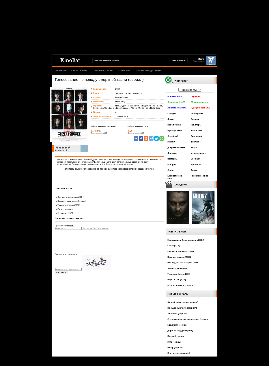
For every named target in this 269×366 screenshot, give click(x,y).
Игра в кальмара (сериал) (180, 285)
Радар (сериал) (175, 347)
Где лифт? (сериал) (177, 325)
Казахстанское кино (174, 177)
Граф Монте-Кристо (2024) (180, 251)
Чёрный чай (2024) (176, 280)
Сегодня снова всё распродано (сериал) (187, 319)
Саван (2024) (173, 246)
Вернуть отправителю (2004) (70, 197)
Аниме (194, 170)
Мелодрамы (197, 113)
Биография (196, 136)
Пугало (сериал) (175, 336)
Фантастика (196, 130)
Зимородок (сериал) (177, 268)
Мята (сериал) (174, 342)
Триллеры (196, 125)
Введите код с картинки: (66, 254)
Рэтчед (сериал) (65, 209)
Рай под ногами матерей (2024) (183, 263)
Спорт (170, 170)
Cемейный (172, 136)
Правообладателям (148, 70)
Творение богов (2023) (178, 274)
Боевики (195, 119)
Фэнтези (195, 142)
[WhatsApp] (161, 138)
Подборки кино (103, 70)
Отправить (61, 272)
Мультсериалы (198, 153)
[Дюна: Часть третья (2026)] (178, 225)
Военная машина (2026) (179, 257)
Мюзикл (171, 142)
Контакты (124, 70)
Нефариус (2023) (65, 213)
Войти (201, 59)
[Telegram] (151, 138)
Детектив (172, 153)
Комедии (171, 113)
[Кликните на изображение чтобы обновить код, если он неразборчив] (96, 269)
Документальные (176, 147)
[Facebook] (141, 138)
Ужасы (194, 147)
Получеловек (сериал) (178, 353)
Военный (195, 159)
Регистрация (199, 61)
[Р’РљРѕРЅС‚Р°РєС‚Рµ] (136, 138)
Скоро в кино (79, 70)
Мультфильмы (174, 130)
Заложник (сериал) (177, 313)
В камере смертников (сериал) (71, 201)
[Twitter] (156, 138)
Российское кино (199, 176)
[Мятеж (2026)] (203, 225)
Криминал (196, 164)
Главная (60, 70)
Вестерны (172, 159)
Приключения (174, 125)
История (171, 164)
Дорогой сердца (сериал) (180, 330)
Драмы (170, 119)
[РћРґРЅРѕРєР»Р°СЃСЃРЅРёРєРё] (146, 138)
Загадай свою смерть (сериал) (182, 302)
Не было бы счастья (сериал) (182, 308)
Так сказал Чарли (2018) (68, 205)
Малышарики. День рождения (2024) (185, 240)
